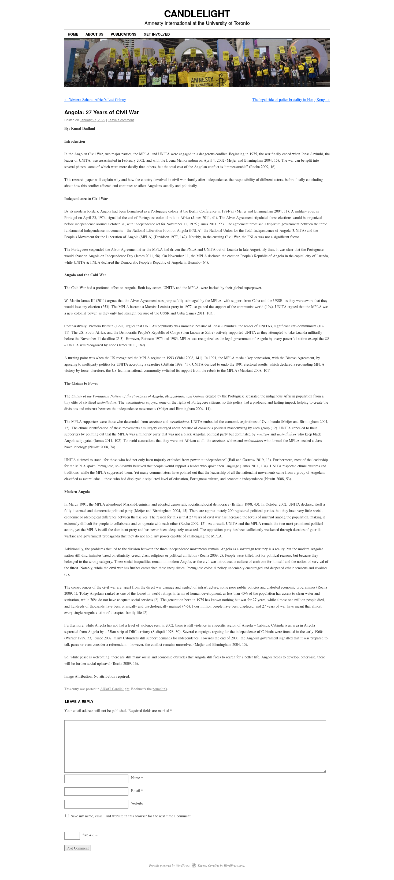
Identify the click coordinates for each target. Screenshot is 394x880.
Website (137, 803)
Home (73, 34)
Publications (123, 34)
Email (137, 790)
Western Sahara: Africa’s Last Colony (95, 99)
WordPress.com (234, 865)
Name (137, 777)
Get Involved (157, 34)
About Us (94, 34)
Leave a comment (121, 119)
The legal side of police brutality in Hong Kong (291, 99)
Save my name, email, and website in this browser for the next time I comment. (131, 815)
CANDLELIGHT (197, 13)
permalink (160, 688)
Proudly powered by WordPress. (170, 865)
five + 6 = (90, 834)
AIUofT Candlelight (114, 688)
